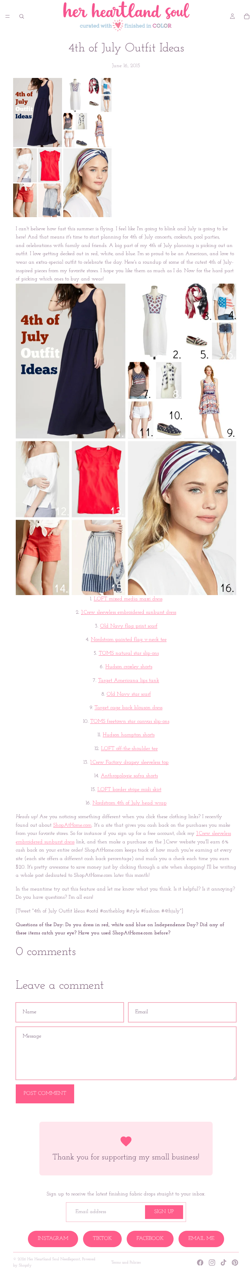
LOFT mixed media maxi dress (128, 599)
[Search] (21, 16)
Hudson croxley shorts (128, 666)
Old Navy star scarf (129, 694)
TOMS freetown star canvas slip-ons (129, 721)
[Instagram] (212, 1262)
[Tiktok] (223, 1262)
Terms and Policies (126, 1263)
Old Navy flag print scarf (129, 626)
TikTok (102, 1238)
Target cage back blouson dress (128, 707)
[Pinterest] (235, 1262)
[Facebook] (200, 1262)
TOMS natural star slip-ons (129, 653)
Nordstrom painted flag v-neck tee (129, 639)
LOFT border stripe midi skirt (129, 789)
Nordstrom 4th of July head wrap (130, 803)
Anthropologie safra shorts (129, 775)
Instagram (53, 1238)
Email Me (201, 1238)
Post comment (45, 1093)
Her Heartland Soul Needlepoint (53, 1259)
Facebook (150, 1238)
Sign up (164, 1211)
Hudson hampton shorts (129, 735)
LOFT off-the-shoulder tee (129, 748)
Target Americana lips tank (128, 680)
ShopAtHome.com (72, 825)
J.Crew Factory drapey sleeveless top (129, 762)
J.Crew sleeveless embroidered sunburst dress (128, 612)
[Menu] (7, 16)
